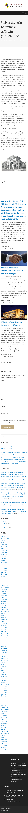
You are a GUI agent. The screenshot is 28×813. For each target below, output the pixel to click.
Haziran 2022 (4, 638)
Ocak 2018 (4, 745)
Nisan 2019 (4, 715)
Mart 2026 (4, 546)
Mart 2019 (4, 717)
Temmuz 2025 (5, 562)
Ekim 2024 (3, 581)
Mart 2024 (4, 595)
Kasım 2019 (4, 701)
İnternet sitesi (4, 413)
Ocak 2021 (4, 672)
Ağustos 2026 (5, 536)
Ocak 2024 (4, 599)
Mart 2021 (4, 668)
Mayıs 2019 (4, 713)
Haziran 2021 (4, 662)
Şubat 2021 (4, 670)
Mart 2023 (4, 619)
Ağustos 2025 (5, 560)
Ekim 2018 (3, 727)
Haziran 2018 (4, 735)
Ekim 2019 (3, 703)
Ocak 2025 (4, 575)
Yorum (3, 380)
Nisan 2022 (4, 642)
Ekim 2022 (3, 630)
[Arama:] (14, 436)
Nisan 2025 (4, 568)
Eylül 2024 (3, 583)
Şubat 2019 (4, 719)
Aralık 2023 (4, 601)
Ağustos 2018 (5, 731)
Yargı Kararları (4, 528)
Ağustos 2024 (5, 585)
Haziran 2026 (4, 540)
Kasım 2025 (4, 554)
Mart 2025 (4, 571)
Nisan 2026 (4, 544)
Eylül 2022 (3, 632)
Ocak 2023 (4, 623)
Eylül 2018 (3, 729)
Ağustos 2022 (5, 634)
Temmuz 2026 (5, 538)
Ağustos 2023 (5, 609)
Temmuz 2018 (5, 733)
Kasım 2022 (4, 627)
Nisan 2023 (4, 617)
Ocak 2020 (4, 697)
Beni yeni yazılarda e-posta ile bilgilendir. (13, 422)
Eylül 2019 (3, 705)
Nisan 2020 (4, 691)
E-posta (3, 406)
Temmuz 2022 (5, 636)
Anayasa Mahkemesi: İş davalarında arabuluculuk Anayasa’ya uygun (12, 270)
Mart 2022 (4, 644)
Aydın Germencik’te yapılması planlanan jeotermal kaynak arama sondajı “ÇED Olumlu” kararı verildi (14, 453)
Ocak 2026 (4, 550)
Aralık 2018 (4, 723)
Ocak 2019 (4, 721)
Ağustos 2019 (5, 707)
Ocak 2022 (4, 648)
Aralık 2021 (4, 650)
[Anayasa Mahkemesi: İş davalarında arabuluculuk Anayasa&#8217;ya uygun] (14, 265)
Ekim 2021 (3, 654)
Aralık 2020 (4, 674)
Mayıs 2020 (4, 689)
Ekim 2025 (3, 556)
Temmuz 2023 (5, 611)
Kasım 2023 (4, 603)
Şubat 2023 (4, 621)
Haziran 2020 (4, 686)
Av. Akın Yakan (21, 40)
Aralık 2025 (4, 552)
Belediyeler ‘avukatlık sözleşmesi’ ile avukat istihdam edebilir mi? (12, 447)
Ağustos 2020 (5, 682)
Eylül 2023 (3, 607)
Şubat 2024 (4, 597)
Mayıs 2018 (4, 737)
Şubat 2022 (4, 646)
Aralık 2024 (4, 577)
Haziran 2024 (4, 589)
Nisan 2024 (4, 593)
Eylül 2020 (3, 680)
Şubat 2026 (4, 548)
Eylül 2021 (3, 656)
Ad (2, 399)
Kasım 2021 (4, 652)
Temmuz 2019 (5, 709)
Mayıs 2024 (4, 591)
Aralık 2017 (4, 748)
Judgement (8, 808)
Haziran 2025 (4, 564)
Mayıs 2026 (4, 542)
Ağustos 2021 (5, 658)
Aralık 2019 (4, 699)
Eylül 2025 (3, 558)
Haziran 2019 (4, 711)
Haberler (9, 362)
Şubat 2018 (4, 743)
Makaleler (3, 525)
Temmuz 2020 (5, 684)
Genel (2, 521)
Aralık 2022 (4, 625)
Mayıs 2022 (4, 640)
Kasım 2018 (4, 725)
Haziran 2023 (4, 613)
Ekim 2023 (3, 605)
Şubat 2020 (4, 695)
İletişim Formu (9, 799)
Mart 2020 (4, 693)
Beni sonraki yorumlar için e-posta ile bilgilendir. (14, 420)
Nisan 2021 (4, 666)
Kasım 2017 (4, 750)
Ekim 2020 (3, 678)
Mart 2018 (4, 741)
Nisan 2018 (4, 739)
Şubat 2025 (4, 573)
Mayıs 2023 (4, 615)
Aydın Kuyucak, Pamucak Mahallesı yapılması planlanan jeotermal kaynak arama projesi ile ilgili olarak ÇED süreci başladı (13, 511)
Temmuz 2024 (5, 587)
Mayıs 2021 (4, 664)
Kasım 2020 (4, 676)
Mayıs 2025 (4, 566)
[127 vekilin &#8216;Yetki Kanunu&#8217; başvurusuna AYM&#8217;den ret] (14, 319)
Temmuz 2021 (5, 660)
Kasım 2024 (4, 579)
